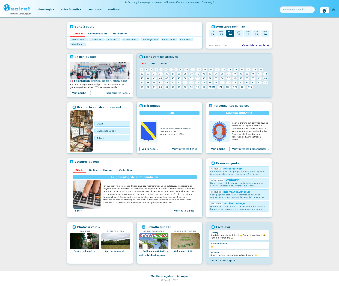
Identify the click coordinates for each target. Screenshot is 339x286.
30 (191, 74)
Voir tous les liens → (118, 93)
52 (197, 78)
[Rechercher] (311, 9)
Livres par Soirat (106, 131)
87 (154, 87)
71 (185, 83)
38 (241, 74)
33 (210, 74)
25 (160, 74)
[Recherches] (81, 131)
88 (160, 87)
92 (185, 87)
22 (142, 74)
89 (166, 87)
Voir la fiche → (80, 93)
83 (259, 83)
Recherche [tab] (120, 33)
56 (222, 78)
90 (173, 87)
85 (142, 87)
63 (265, 78)
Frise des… (113, 39)
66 (154, 83)
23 (148, 74)
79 (234, 83)
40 (253, 74)
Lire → (78, 211)
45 (154, 78)
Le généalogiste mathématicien (134, 177)
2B (254, 69)
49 (179, 78)
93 (191, 87)
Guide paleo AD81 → (185, 251)
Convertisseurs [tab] (98, 33)
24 (154, 74)
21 (261, 69)
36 (228, 74)
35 (222, 74)
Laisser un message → (222, 260)
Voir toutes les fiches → (186, 149)
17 (229, 69)
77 (222, 83)
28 (179, 74)
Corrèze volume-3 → (115, 251)
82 (253, 83)
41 (259, 74)
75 (210, 83)
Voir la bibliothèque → (152, 255)
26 (166, 74)
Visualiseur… (78, 44)
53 (204, 78)
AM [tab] (153, 63)
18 (236, 69)
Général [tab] (78, 33)
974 (242, 87)
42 (265, 74)
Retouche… (186, 39)
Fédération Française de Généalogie (100, 80)
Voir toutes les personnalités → (250, 149)
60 (247, 78)
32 (204, 74)
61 (253, 78)
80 (241, 83)
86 (148, 87)
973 (235, 87)
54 (210, 78)
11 (192, 69)
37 (234, 74)
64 (142, 83)
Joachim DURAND (239, 113)
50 (185, 78)
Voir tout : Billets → (185, 211)
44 (148, 78)
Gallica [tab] (93, 170)
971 (220, 87)
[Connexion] (333, 10)
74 (204, 83)
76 (216, 83)
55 (216, 78)
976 (250, 87)
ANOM (212, 87)
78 (228, 83)
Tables (100, 138)
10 (186, 69)
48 (173, 78)
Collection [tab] (125, 170)
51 (191, 78)
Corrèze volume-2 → (84, 251)
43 (142, 78)
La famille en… (130, 39)
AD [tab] (144, 63)
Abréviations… (79, 39)
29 (185, 74)
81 (247, 83)
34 (216, 74)
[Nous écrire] (324, 9)
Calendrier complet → (255, 45)
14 (211, 69)
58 (234, 78)
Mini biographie (150, 39)
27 (173, 74)
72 (191, 83)
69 (173, 83)
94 (197, 87)
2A (248, 69)
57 (228, 78)
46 (160, 78)
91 (179, 87)
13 (205, 69)
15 (217, 69)
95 (204, 87)
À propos (182, 276)
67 (160, 83)
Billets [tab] (79, 170)
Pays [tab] (164, 63)
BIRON (169, 113)
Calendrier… (97, 39)
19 (242, 69)
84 (265, 83)
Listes (100, 123)
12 (199, 69)
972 (228, 87)
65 (148, 83)
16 (223, 69)
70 (179, 83)
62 (259, 78)
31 (197, 74)
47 (166, 78)
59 (241, 78)
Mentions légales (162, 276)
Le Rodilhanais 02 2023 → (154, 251)
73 (197, 83)
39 (247, 74)
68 (166, 83)
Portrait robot (169, 39)
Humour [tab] (108, 170)
